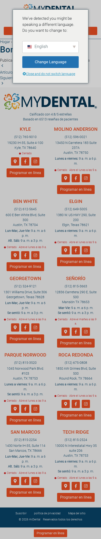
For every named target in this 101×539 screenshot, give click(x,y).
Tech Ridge (76, 432)
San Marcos (25, 432)
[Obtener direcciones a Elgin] (66, 250)
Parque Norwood (25, 355)
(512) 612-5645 (25, 209)
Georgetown (25, 278)
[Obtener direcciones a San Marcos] (15, 481)
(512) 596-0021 (76, 137)
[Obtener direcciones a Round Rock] (66, 404)
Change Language (50, 61)
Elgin (75, 201)
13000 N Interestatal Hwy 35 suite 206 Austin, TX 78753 (76, 450)
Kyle (25, 129)
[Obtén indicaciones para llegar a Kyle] (15, 161)
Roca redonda (75, 355)
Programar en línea (25, 172)
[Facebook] (25, 161)
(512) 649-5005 (76, 209)
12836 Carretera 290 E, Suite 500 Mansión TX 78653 (76, 297)
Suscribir (21, 513)
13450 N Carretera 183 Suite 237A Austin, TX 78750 (76, 148)
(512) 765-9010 (25, 137)
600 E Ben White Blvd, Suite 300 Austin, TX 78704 (25, 220)
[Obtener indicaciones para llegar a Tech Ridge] (66, 486)
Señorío (75, 278)
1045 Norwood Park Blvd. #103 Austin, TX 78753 (25, 373)
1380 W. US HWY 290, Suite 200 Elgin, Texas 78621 (76, 220)
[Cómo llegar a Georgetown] (15, 327)
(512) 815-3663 (76, 286)
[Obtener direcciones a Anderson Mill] (66, 178)
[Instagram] (35, 161)
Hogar (5, 42)
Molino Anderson (75, 129)
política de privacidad (47, 513)
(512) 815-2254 (25, 440)
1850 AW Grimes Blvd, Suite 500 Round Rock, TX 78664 (76, 373)
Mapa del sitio (76, 513)
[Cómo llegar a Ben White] (15, 255)
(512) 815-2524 (76, 440)
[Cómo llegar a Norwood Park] (15, 409)
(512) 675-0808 (76, 363)
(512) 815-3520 (25, 363)
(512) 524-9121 (25, 286)
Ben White (25, 201)
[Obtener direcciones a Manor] (66, 332)
